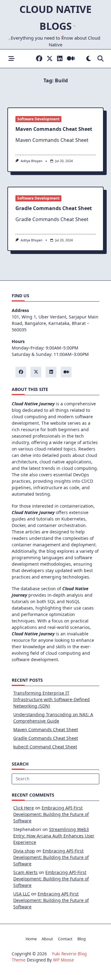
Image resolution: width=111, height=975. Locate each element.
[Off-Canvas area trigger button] (11, 59)
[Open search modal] (100, 59)
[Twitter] (50, 59)
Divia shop (24, 851)
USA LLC (21, 894)
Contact (65, 938)
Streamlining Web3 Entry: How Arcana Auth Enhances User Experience (53, 835)
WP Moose (63, 960)
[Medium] (71, 59)
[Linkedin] (60, 59)
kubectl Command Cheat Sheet (45, 747)
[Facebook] (39, 59)
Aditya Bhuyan (31, 161)
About (47, 938)
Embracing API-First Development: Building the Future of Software (51, 814)
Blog (81, 938)
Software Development (38, 119)
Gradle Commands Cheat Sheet (53, 208)
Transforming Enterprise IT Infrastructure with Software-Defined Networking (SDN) (51, 699)
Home (31, 938)
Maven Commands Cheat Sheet (53, 129)
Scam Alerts (25, 872)
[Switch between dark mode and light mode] (88, 59)
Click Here (23, 808)
